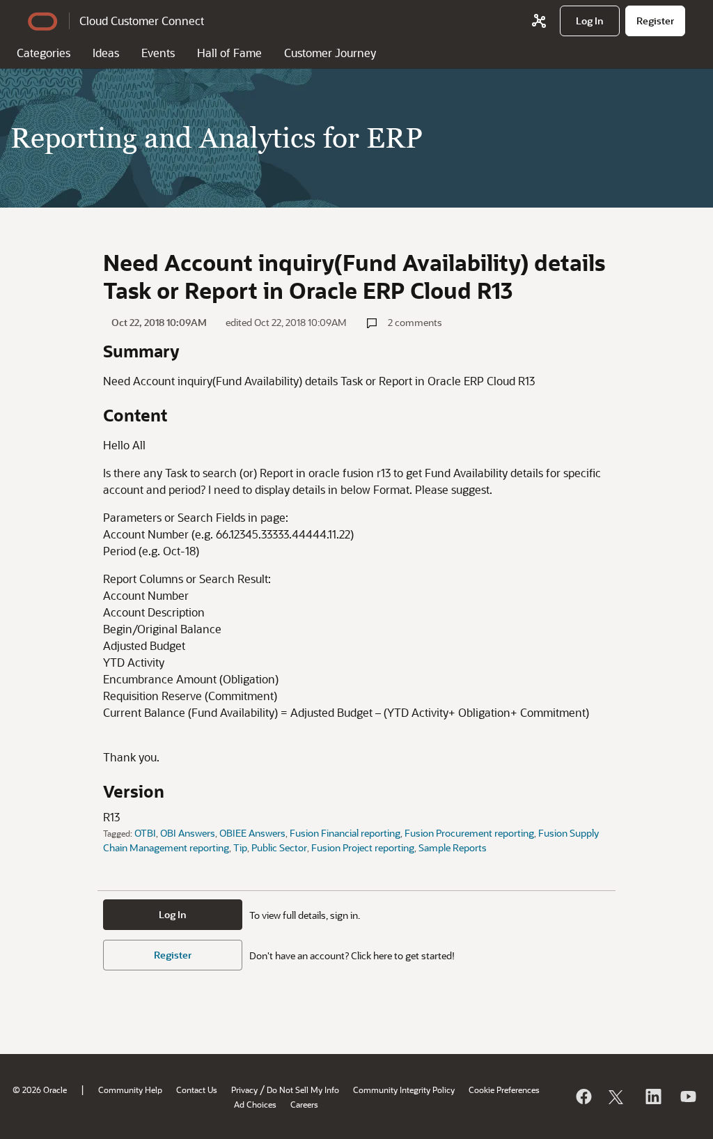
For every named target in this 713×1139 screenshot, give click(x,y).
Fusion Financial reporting (345, 832)
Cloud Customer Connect (141, 20)
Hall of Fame (229, 52)
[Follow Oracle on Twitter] (618, 1096)
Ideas (106, 52)
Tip (240, 847)
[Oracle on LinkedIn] (652, 1096)
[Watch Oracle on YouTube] (687, 1096)
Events (158, 52)
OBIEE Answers (252, 832)
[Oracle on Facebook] (583, 1096)
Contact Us (196, 1089)
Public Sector (279, 847)
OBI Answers (187, 832)
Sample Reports (452, 847)
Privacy (244, 1089)
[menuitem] (590, 21)
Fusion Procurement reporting (469, 832)
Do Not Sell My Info (303, 1089)
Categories (43, 52)
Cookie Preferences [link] (504, 1089)
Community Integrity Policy (404, 1089)
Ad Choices (255, 1104)
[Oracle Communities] (539, 21)
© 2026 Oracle (40, 1089)
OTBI (145, 832)
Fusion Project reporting (362, 847)
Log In (173, 914)
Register (172, 954)
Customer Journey (330, 52)
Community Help (130, 1089)
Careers (304, 1104)
